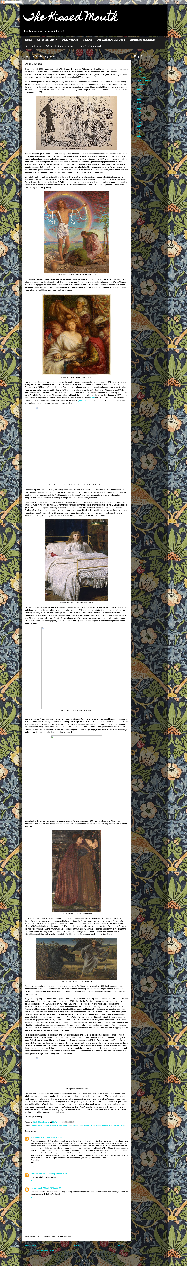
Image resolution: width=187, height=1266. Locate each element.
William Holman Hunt (104, 1126)
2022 (139, 99)
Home (28, 40)
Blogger (108, 1261)
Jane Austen (73, 1126)
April (141, 71)
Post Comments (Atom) (45, 1251)
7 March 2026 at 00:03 (52, 1188)
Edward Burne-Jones (58, 1126)
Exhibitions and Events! (142, 40)
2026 (139, 61)
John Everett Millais (87, 1126)
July (141, 67)
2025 (139, 89)
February (143, 78)
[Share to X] (68, 1122)
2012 (139, 133)
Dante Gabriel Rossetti (40, 1126)
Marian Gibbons (38, 1174)
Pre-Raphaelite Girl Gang (111, 40)
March (142, 74)
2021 (139, 102)
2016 (139, 119)
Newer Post (31, 1245)
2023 (139, 96)
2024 (139, 92)
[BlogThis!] (66, 1122)
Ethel (92, 398)
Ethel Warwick (70, 40)
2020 (139, 106)
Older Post (122, 1245)
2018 (139, 113)
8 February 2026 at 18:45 (51, 1137)
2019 (139, 109)
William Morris (119, 1126)
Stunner (87, 40)
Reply (33, 1166)
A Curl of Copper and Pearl (60, 46)
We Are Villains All (91, 46)
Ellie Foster (36, 1137)
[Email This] (63, 1122)
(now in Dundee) (85, 401)
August (142, 64)
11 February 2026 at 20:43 (56, 1174)
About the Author (47, 40)
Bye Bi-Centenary (145, 81)
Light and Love (33, 46)
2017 (139, 116)
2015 (139, 123)
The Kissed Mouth (70, 18)
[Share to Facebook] (70, 1122)
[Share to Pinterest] (73, 1122)
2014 (139, 126)
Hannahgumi (36, 1188)
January (142, 85)
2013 (139, 129)
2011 (139, 136)
